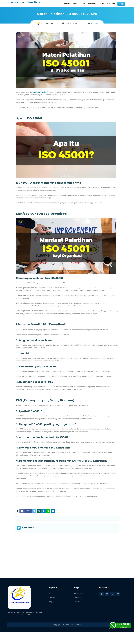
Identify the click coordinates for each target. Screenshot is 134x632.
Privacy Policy (79, 593)
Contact (77, 602)
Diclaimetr (78, 597)
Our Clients (53, 597)
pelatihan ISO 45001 (39, 92)
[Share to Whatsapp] (39, 511)
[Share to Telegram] (43, 511)
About (51, 593)
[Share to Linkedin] (53, 511)
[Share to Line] (48, 511)
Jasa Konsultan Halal (25, 2)
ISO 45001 (94, 23)
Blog (50, 602)
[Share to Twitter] (34, 511)
